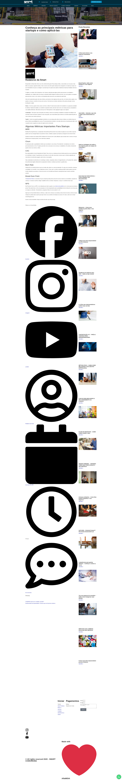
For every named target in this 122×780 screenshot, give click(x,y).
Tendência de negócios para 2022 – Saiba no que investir (86, 273)
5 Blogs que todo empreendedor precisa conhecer (87, 241)
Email (81, 702)
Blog (92, 5)
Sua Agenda (84, 5)
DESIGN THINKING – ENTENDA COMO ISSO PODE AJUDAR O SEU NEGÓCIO (87, 465)
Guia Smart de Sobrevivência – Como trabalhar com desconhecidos (87, 177)
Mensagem (82, 704)
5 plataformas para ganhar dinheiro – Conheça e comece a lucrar (87, 564)
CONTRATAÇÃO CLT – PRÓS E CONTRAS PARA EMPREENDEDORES (87, 336)
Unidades (43, 5)
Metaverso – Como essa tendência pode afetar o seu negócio (86, 209)
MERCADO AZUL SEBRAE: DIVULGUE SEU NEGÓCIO (86, 629)
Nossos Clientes (54, 5)
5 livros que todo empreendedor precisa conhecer (87, 661)
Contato (76, 5)
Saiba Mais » (81, 56)
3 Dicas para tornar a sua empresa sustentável (85, 53)
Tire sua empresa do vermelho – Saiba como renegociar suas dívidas (87, 597)
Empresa (35, 5)
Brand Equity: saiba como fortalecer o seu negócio (86, 83)
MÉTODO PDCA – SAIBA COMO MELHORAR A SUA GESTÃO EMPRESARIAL (87, 367)
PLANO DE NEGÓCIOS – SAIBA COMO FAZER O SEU (87, 432)
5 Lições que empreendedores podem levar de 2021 (87, 305)
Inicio (28, 5)
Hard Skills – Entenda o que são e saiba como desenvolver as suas (87, 114)
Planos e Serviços (66, 5)
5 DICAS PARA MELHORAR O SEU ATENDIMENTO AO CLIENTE (87, 400)
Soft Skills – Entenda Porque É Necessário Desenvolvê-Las (87, 531)
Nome (81, 700)
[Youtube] (27, 737)
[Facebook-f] (27, 733)
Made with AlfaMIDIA (66, 760)
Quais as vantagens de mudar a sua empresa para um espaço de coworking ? (87, 146)
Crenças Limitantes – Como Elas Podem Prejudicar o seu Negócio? (87, 498)
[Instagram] (27, 730)
